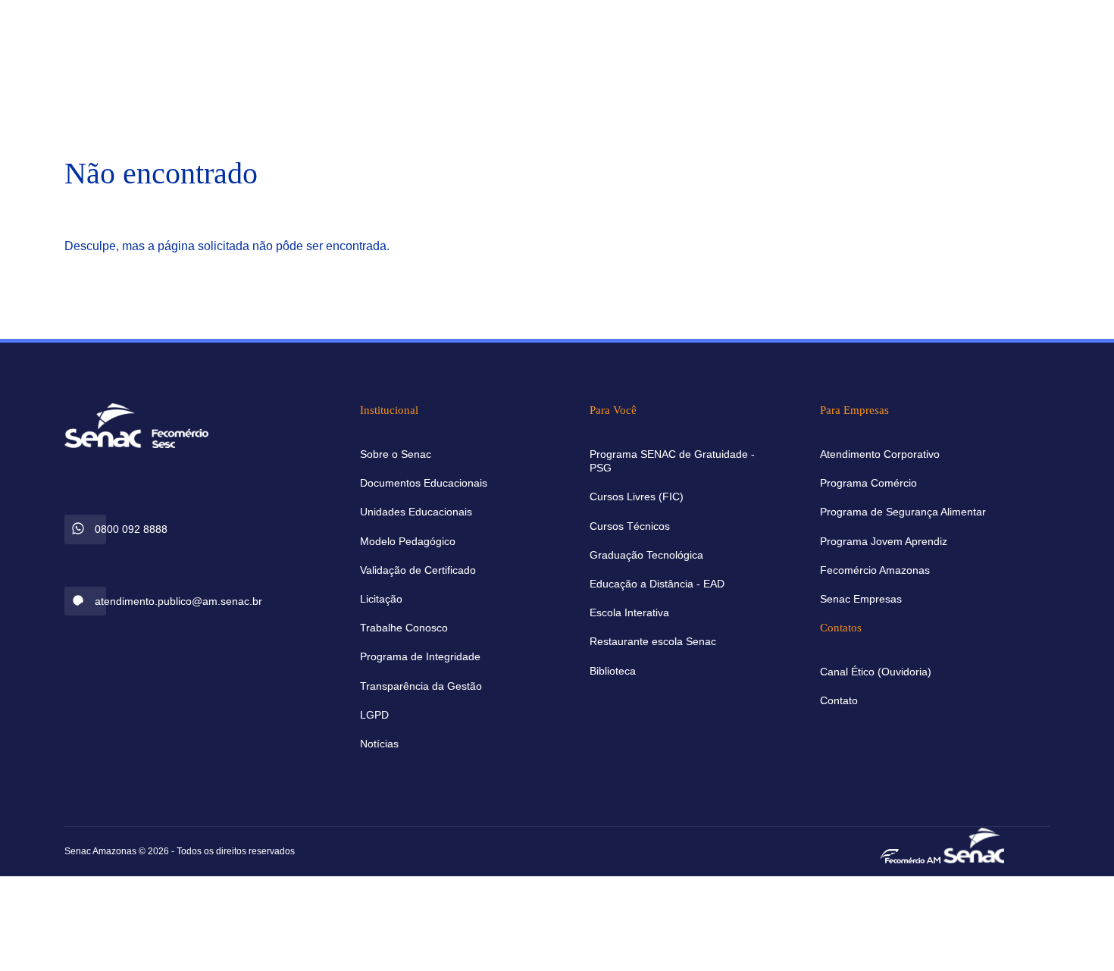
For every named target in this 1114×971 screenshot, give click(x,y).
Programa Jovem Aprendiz (883, 541)
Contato (839, 700)
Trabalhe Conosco (404, 628)
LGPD (374, 715)
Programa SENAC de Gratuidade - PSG (672, 461)
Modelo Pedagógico (407, 541)
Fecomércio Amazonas (875, 570)
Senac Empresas (861, 599)
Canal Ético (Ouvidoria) (875, 672)
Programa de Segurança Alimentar (903, 512)
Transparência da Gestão (421, 686)
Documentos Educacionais (423, 483)
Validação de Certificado (418, 570)
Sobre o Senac (395, 454)
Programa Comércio (868, 483)
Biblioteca (613, 671)
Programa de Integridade (420, 656)
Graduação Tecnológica (646, 555)
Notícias (379, 744)
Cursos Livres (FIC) (637, 496)
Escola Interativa (629, 612)
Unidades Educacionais (416, 512)
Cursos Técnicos (630, 526)
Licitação (381, 599)
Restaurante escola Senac (653, 641)
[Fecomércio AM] (910, 855)
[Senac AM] (973, 844)
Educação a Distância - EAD (657, 584)
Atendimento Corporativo (880, 454)
